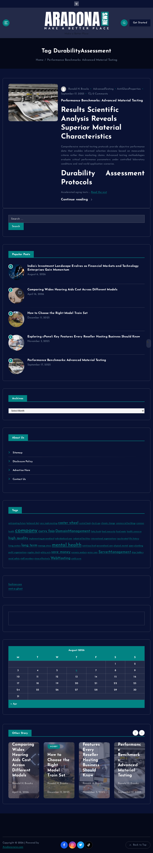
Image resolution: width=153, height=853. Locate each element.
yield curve (76, 559)
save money (61, 552)
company (26, 530)
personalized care (105, 546)
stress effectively (42, 559)
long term (29, 545)
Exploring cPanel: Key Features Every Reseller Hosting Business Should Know (83, 336)
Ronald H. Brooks (78, 89)
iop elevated (122, 539)
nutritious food (89, 546)
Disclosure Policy (23, 461)
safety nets (45, 552)
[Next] (142, 733)
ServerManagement (115, 552)
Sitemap (17, 453)
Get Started (140, 22)
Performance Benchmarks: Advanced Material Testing (82, 60)
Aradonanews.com (13, 847)
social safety (14, 559)
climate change (108, 523)
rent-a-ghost (15, 588)
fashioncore (15, 584)
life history (134, 539)
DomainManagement (72, 531)
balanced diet (32, 523)
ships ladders (137, 552)
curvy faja (46, 531)
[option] (25, 770)
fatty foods (96, 532)
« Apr (13, 704)
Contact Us (19, 479)
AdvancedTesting (103, 89)
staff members (27, 559)
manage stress (44, 546)
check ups (95, 523)
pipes (131, 546)
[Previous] (135, 733)
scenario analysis (79, 552)
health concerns (134, 532)
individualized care (63, 539)
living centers (14, 546)
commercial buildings (126, 523)
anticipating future (17, 523)
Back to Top (140, 845)
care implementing (48, 523)
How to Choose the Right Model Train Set (57, 313)
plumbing (138, 546)
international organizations (103, 539)
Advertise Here (21, 470)
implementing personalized (41, 539)
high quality (18, 538)
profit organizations (17, 552)
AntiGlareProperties (129, 89)
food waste (121, 532)
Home (40, 60)
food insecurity (108, 532)
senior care (93, 552)
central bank (85, 523)
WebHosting (61, 558)
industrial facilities (81, 539)
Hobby (20, 747)
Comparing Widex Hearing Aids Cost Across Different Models (72, 289)
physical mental (121, 546)
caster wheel (68, 523)
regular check (33, 552)
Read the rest (99, 192)
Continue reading (75, 199)
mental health (67, 545)
